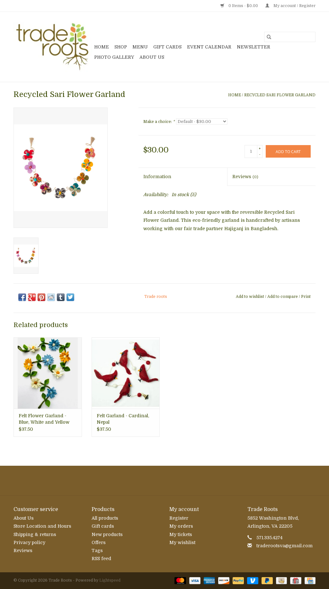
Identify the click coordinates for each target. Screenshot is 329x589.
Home (101, 46)
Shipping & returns (34, 534)
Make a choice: (159, 121)
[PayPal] (237, 580)
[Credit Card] (309, 580)
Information (157, 176)
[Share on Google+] (32, 297)
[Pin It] (41, 297)
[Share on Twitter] (70, 297)
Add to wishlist (250, 296)
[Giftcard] (295, 580)
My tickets (180, 534)
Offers (99, 542)
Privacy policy (29, 542)
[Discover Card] (223, 580)
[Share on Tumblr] (61, 297)
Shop (120, 46)
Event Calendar (209, 46)
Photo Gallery (114, 57)
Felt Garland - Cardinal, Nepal (123, 419)
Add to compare (283, 296)
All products (105, 518)
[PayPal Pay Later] (266, 580)
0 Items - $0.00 (243, 6)
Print (306, 296)
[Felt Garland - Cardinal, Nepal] (126, 373)
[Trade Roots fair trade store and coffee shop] (52, 47)
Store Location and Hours (42, 526)
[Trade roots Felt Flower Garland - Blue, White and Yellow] (47, 373)
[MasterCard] (179, 580)
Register (178, 518)
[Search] (269, 37)
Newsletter (253, 46)
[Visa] (194, 580)
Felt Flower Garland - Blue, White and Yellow (44, 419)
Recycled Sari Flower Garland (280, 95)
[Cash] (281, 580)
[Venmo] (252, 580)
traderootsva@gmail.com (284, 545)
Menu (140, 46)
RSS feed (101, 558)
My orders (181, 526)
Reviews (245, 176)
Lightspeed (109, 580)
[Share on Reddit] (51, 297)
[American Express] (208, 580)
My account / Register (294, 6)
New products (107, 534)
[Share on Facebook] (22, 297)
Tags (97, 550)
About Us (151, 57)
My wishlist (182, 542)
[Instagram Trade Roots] (164, 480)
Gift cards (167, 46)
